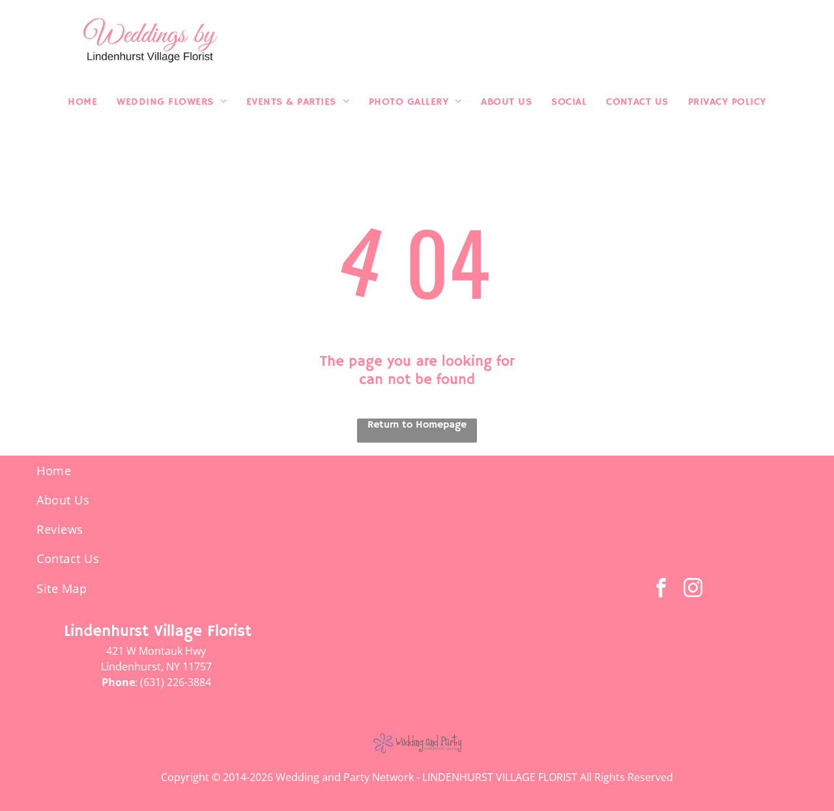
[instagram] (692, 589)
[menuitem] (82, 102)
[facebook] (660, 589)
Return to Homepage (417, 425)
